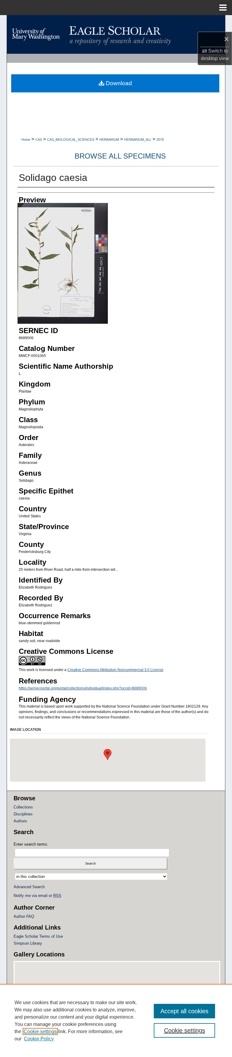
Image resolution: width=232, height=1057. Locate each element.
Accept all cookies (184, 1011)
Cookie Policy (39, 1038)
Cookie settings (40, 1031)
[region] (116, 1020)
